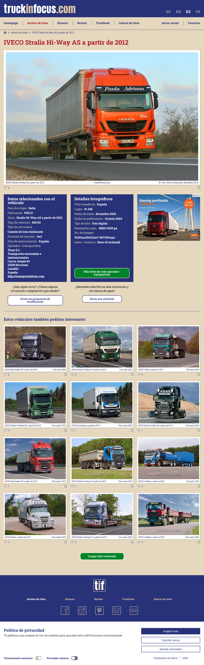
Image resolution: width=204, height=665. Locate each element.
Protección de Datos (166, 658)
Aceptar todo (170, 631)
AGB (185, 658)
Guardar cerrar (171, 640)
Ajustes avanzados (170, 649)
